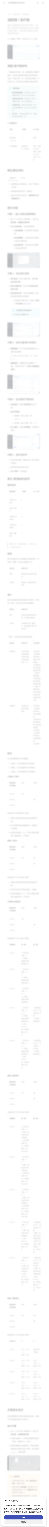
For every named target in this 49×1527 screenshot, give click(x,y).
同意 (23, 1517)
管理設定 (24, 1522)
